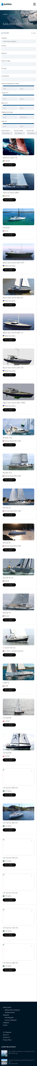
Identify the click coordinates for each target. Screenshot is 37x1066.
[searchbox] (18, 41)
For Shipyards (7, 1032)
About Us (6, 1035)
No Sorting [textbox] (6, 133)
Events (5, 1025)
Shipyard (4, 53)
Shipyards (6, 1015)
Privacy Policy (7, 1040)
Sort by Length (18, 130)
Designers (6, 1022)
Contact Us (6, 1037)
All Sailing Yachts (10, 1012)
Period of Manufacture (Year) (10, 83)
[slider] (2, 86)
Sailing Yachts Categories (12, 1010)
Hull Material (5, 76)
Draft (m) (4, 121)
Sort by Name (5, 130)
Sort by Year (30, 130)
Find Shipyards (9, 1017)
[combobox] (18, 41)
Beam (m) (4, 103)
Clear (33, 33)
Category (4, 38)
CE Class (3, 68)
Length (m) (4, 93)
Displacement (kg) (6, 112)
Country (3, 45)
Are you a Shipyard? (11, 1020)
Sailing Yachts (7, 1007)
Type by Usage (5, 61)
